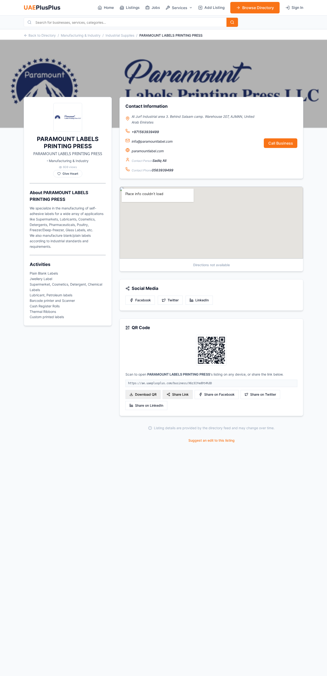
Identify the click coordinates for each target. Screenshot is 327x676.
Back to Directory (42, 35)
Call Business (280, 143)
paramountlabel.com (148, 151)
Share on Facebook (219, 394)
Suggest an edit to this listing (211, 440)
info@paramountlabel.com (152, 141)
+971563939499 (145, 132)
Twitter (173, 300)
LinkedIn (202, 300)
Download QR (146, 394)
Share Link (180, 394)
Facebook (143, 300)
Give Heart (70, 173)
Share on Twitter (263, 394)
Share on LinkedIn (149, 405)
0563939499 (162, 170)
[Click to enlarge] (211, 350)
